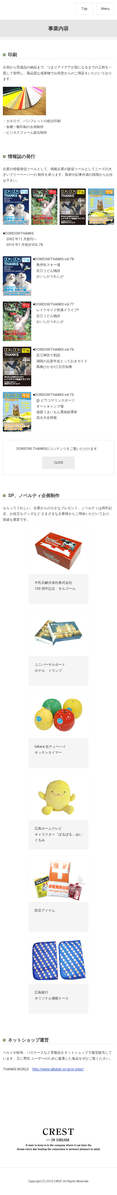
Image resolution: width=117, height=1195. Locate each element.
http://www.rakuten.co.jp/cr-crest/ (58, 1069)
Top (84, 9)
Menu (105, 9)
